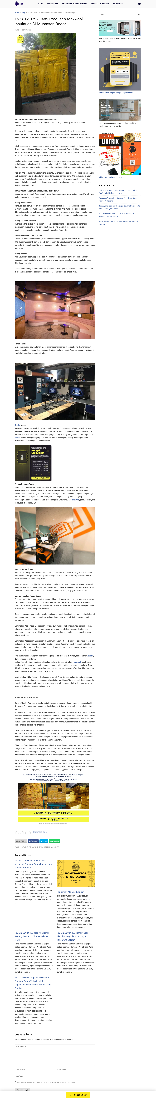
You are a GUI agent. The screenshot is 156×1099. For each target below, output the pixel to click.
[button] (78, 1095)
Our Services (52, 4)
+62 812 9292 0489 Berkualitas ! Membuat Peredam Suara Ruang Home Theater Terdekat (34, 864)
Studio (17, 425)
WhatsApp (55, 841)
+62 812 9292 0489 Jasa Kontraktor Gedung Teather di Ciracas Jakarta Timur (32, 936)
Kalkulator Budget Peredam (75, 4)
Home (40, 4)
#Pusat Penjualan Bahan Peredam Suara (40, 847)
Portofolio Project (100, 4)
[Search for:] (120, 14)
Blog (23, 13)
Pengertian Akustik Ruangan (70, 892)
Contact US (118, 4)
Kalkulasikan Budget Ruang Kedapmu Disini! (116, 93)
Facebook (34, 841)
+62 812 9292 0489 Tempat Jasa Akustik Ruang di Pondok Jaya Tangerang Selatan (72, 936)
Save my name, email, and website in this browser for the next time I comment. (46, 1082)
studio (17, 438)
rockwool (75, 500)
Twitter (44, 841)
